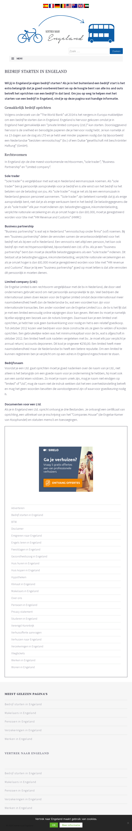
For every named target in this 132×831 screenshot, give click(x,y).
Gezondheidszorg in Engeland (29, 556)
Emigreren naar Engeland (26, 535)
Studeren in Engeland (24, 618)
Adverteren (17, 508)
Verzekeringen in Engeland (27, 646)
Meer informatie (71, 825)
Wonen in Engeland (23, 667)
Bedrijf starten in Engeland (27, 515)
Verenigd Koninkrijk (22, 625)
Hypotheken (18, 577)
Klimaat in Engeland (23, 584)
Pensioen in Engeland (24, 605)
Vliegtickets (18, 653)
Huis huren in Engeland (25, 563)
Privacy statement (22, 611)
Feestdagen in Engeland (25, 549)
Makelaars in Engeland (25, 591)
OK (54, 825)
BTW (14, 522)
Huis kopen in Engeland (25, 570)
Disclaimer (17, 528)
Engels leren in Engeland (26, 542)
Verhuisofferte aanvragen (26, 632)
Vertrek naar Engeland (27, 753)
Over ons (16, 598)
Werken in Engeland (23, 660)
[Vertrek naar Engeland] (66, 28)
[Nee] (128, 823)
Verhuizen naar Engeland (26, 639)
